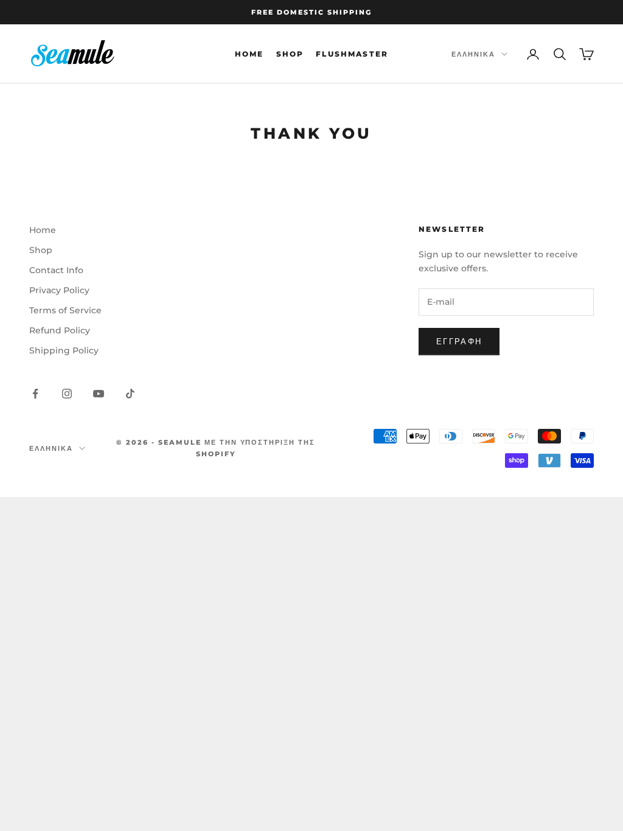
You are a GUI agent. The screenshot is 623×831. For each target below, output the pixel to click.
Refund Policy (59, 330)
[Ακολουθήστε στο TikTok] (130, 394)
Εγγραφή (459, 341)
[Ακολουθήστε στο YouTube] (98, 394)
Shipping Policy (64, 350)
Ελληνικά (473, 54)
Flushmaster (352, 53)
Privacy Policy (59, 290)
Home (249, 53)
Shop (290, 53)
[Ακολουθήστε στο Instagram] (67, 394)
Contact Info (56, 270)
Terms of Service (65, 310)
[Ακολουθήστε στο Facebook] (35, 394)
